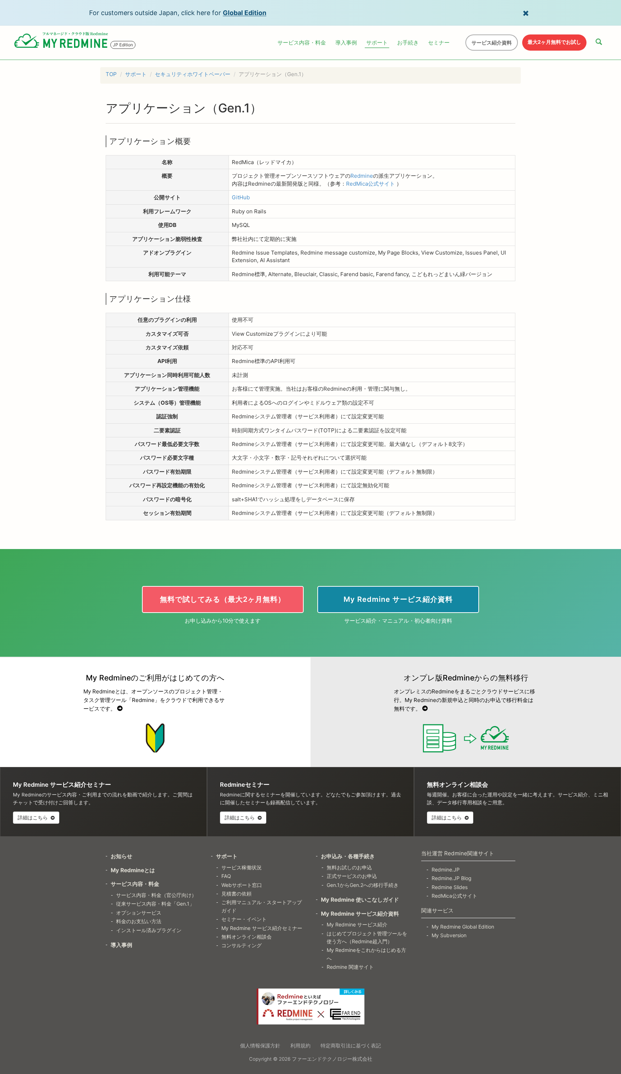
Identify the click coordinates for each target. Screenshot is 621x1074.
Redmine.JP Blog (452, 878)
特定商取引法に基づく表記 (351, 1045)
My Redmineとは (133, 870)
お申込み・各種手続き (348, 856)
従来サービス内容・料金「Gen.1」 (155, 904)
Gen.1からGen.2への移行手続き (363, 885)
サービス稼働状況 (241, 867)
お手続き (408, 42)
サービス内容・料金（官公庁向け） (156, 895)
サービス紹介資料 (492, 42)
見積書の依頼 (236, 894)
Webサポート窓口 (241, 885)
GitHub (241, 197)
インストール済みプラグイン (148, 930)
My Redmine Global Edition (463, 927)
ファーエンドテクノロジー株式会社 (332, 1059)
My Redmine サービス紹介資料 (360, 913)
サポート (377, 42)
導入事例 (346, 42)
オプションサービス (138, 913)
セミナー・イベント (244, 919)
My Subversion (449, 935)
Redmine (361, 175)
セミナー (439, 42)
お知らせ (121, 856)
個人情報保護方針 (260, 1045)
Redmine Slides (450, 887)
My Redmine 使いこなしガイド (360, 899)
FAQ (226, 876)
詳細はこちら (33, 817)
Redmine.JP (446, 869)
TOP (111, 74)
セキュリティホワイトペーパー (192, 74)
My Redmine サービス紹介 (357, 924)
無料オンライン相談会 (246, 937)
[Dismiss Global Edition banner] (526, 12)
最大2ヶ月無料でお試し (554, 42)
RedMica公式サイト (370, 183)
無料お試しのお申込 (349, 867)
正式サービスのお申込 (352, 876)
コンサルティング (241, 945)
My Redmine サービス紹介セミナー (261, 928)
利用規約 (300, 1045)
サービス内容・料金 (301, 42)
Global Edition (244, 13)
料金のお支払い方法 (138, 921)
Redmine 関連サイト (350, 967)
